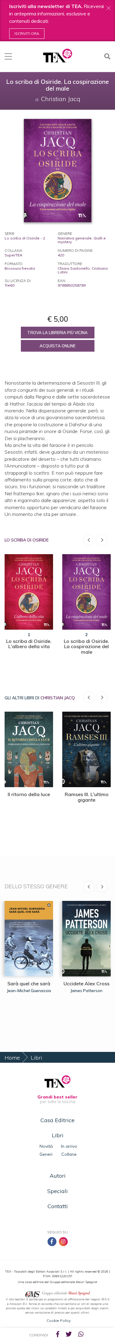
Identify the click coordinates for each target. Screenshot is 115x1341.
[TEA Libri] (57, 56)
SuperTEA (13, 255)
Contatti (58, 1206)
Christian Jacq (57, 698)
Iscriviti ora (26, 33)
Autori (58, 1175)
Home (12, 1057)
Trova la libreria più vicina (57, 332)
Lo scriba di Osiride (27, 540)
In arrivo (69, 1146)
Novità (46, 1146)
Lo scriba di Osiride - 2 (25, 238)
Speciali (57, 1191)
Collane (69, 1154)
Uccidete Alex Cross (86, 983)
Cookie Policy (59, 1320)
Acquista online (57, 345)
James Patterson (86, 990)
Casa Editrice (57, 1120)
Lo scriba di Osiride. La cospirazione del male (86, 646)
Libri (36, 1057)
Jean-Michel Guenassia (29, 990)
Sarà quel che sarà (28, 983)
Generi (46, 1154)
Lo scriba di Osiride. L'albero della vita (29, 644)
